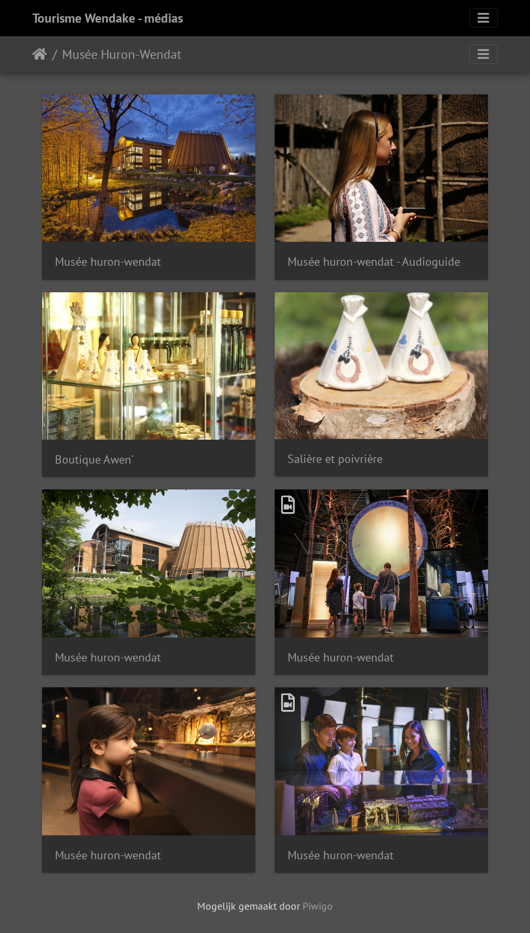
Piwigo (317, 905)
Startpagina (39, 54)
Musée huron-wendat (108, 261)
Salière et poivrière (335, 459)
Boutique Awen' (94, 459)
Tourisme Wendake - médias (107, 18)
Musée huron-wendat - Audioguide (374, 261)
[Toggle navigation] (483, 18)
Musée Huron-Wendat (122, 54)
